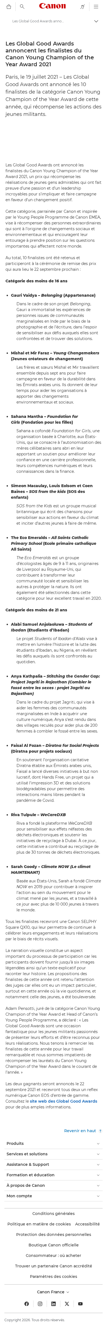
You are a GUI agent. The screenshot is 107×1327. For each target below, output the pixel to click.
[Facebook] (26, 1304)
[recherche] (22, 6)
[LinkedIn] (53, 1304)
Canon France (51, 1291)
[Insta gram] (40, 1304)
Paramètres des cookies (53, 1276)
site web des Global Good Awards (63, 1101)
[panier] (8, 6)
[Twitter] (67, 1304)
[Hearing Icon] (82, 6)
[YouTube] (80, 1304)
